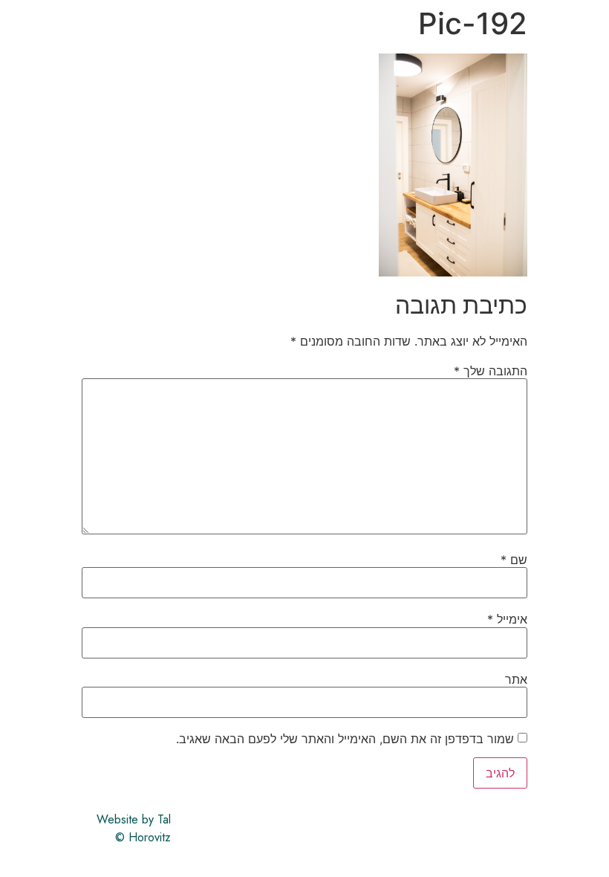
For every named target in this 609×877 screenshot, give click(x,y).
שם (514, 560)
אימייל (507, 619)
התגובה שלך (490, 371)
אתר (516, 679)
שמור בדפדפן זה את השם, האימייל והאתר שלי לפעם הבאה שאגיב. (345, 739)
